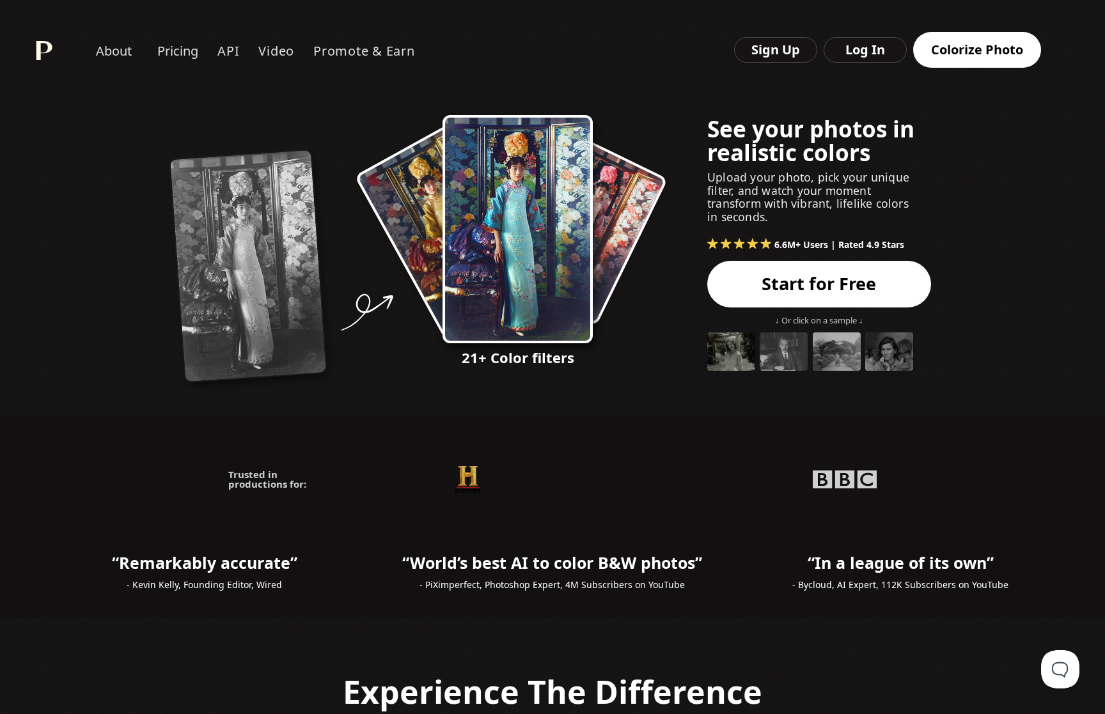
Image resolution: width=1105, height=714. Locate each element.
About (114, 50)
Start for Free (819, 283)
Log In (865, 49)
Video (276, 50)
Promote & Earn (364, 50)
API (228, 50)
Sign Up (775, 49)
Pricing (177, 50)
